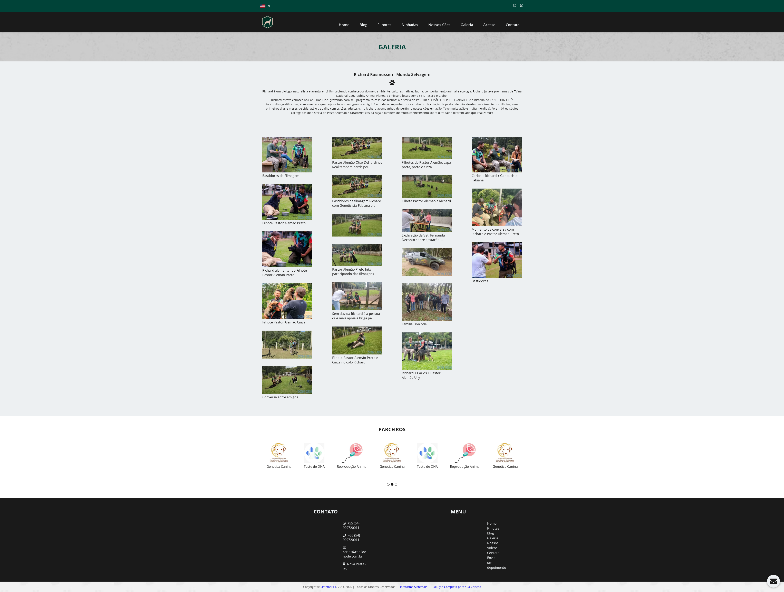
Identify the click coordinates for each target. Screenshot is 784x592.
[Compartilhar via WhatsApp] (522, 5)
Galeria (492, 538)
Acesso (489, 24)
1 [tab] (388, 484)
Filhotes (384, 24)
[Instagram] (515, 5)
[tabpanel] (357, 454)
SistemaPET (328, 587)
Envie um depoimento (493, 562)
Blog (490, 533)
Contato (513, 24)
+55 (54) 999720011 (351, 525)
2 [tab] (392, 484)
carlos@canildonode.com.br (354, 554)
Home (344, 24)
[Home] (267, 22)
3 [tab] (396, 484)
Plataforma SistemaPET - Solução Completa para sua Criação (440, 587)
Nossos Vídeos (493, 545)
